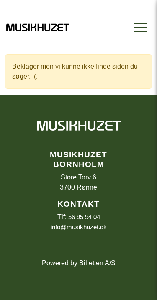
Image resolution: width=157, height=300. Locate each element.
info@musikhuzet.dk (79, 227)
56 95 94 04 (84, 217)
